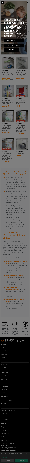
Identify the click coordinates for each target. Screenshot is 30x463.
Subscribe (11, 50)
